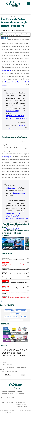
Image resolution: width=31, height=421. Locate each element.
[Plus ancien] (2, 301)
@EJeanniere (11, 188)
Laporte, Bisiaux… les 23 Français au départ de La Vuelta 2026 (15, 282)
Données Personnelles (21, 406)
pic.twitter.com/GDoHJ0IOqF (17, 218)
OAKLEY (23, 317)
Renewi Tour (9, 310)
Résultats (8, 375)
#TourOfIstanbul (12, 111)
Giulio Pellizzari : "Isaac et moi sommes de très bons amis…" (15, 269)
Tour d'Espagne (15, 313)
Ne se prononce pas (10, 371)
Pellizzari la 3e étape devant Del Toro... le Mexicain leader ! (15, 297)
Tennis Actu (18, 400)
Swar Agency (26, 410)
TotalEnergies (6, 70)
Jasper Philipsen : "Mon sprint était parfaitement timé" (15, 273)
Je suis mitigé (8, 364)
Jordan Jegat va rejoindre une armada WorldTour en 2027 (15, 277)
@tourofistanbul (19, 193)
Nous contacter (19, 398)
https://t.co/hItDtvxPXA (15, 116)
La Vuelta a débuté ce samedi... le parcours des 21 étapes (15, 287)
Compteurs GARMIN (11, 317)
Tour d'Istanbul (14, 17)
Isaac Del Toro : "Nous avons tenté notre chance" (15, 259)
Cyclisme (3, 17)
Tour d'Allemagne (21, 310)
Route (8, 17)
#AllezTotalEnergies (13, 213)
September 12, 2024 (12, 229)
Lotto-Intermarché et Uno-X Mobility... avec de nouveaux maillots (15, 292)
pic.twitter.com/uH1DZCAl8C (17, 118)
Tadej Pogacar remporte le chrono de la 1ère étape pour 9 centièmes (15, 264)
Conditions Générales (21, 404)
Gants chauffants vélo (15, 320)
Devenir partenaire (20, 395)
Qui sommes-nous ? (21, 402)
